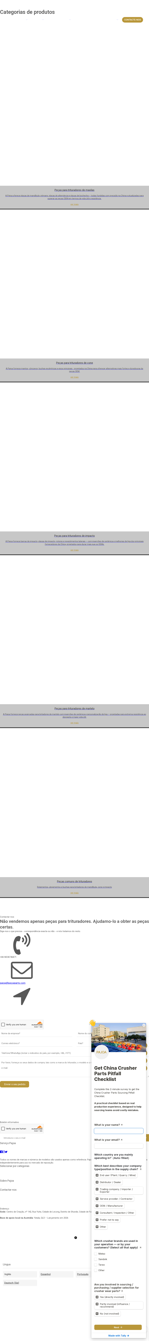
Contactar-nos (46, 1183)
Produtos (19, 1183)
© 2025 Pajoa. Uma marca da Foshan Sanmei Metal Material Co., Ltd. (86, 1183)
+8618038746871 (8, 1198)
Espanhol (46, 1274)
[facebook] (68, 1155)
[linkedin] (81, 1155)
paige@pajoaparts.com (12, 982)
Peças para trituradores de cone (49, 1169)
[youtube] (74, 1155)
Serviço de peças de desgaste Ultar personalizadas (69, 1146)
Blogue (35, 1183)
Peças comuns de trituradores (14, 1174)
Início (6, 17)
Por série (28, 1183)
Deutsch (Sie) (11, 1282)
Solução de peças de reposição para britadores (22, 1146)
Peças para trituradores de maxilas (16, 1169)
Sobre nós (10, 1183)
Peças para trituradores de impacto (82, 1169)
